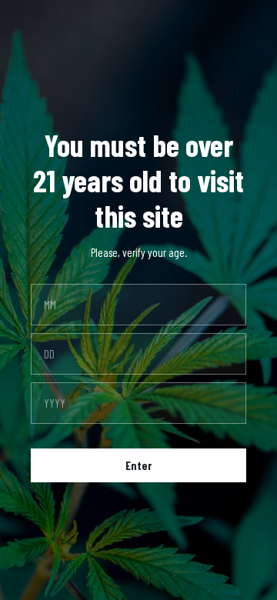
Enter (138, 465)
